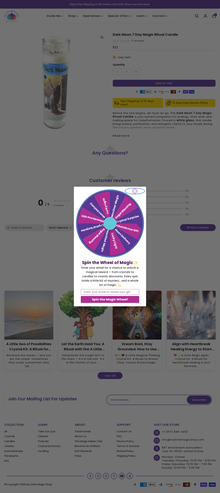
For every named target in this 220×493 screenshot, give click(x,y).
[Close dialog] (135, 191)
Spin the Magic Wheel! (110, 299)
